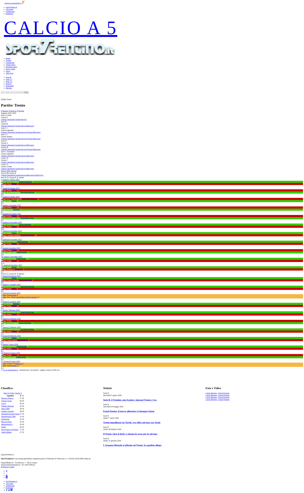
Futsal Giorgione (25, 182)
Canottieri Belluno (27, 235)
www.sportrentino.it (10, 370)
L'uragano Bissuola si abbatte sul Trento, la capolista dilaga (132, 445)
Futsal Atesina (22, 242)
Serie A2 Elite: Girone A (12, 393)
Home (8, 58)
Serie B (8, 77)
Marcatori (30, 126)
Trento (14, 184)
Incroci (24, 120)
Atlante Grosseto (7, 411)
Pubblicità (9, 14)
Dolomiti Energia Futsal (10, 414)
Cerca (41, 175)
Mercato (9, 88)
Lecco (3, 403)
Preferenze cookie (7, 467)
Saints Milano (6, 432)
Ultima (3, 120)
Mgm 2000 (5, 409)
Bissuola (16, 210)
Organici (30, 132)
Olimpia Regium (7, 406)
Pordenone (5, 419)
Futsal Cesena (6, 401)
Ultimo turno (10, 65)
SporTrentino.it (11, 7)
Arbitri (36, 175)
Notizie (8, 61)
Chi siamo (9, 9)
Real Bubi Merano (27, 192)
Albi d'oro (9, 73)
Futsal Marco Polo (27, 218)
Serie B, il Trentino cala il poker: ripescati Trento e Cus (130, 400)
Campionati (10, 63)
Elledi (3, 427)
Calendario (10, 120)
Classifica (17, 120)
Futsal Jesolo (21, 259)
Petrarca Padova (7, 398)
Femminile (10, 86)
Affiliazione (10, 12)
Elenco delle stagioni (9, 171)
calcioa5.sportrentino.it (12, 3)
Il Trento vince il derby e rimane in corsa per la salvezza (130, 434)
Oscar (8, 71)
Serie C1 (9, 80)
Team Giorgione (25, 225)
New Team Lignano (29, 199)
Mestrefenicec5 (7, 424)
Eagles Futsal (22, 252)
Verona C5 (19, 269)
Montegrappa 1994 (8, 417)
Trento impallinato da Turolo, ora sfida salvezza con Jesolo (131, 422)
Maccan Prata (6, 422)
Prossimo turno (11, 67)
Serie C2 (9, 82)
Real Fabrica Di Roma (9, 430)
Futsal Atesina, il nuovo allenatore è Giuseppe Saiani (128, 411)
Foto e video (10, 69)
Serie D (8, 84)
